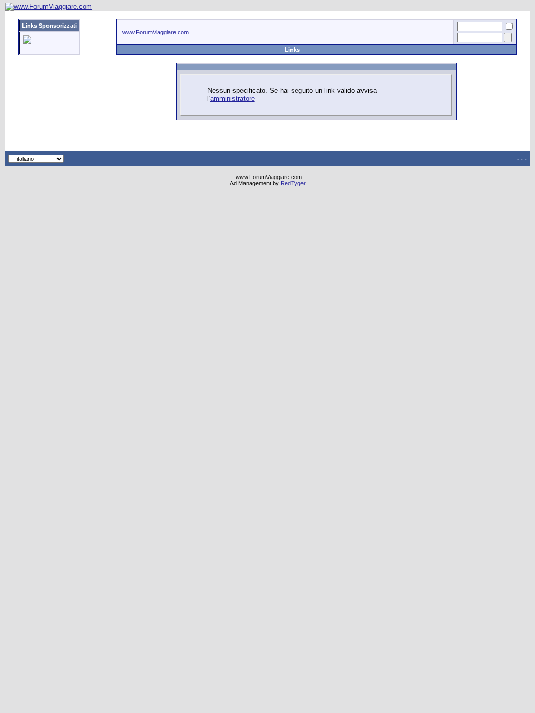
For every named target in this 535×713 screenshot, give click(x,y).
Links (292, 49)
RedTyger (293, 183)
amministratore (232, 98)
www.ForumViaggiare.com (155, 32)
